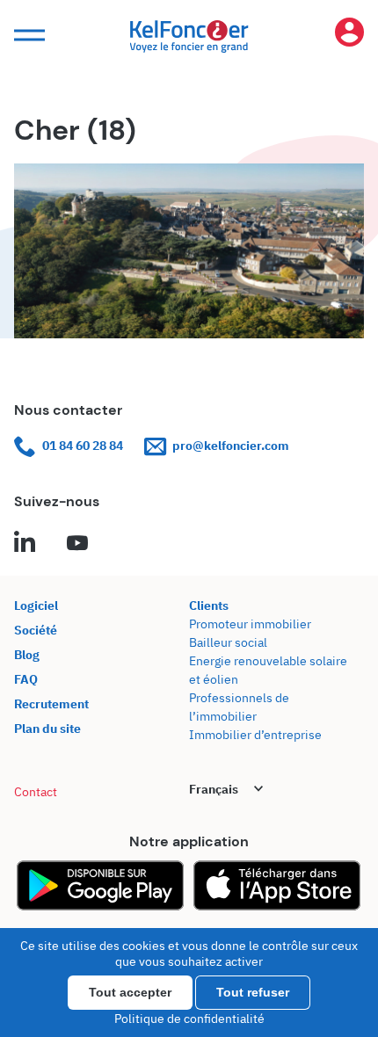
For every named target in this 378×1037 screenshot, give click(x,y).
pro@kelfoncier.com (230, 445)
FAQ (26, 679)
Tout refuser (252, 992)
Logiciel (36, 605)
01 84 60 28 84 (82, 445)
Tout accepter (130, 992)
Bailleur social (228, 642)
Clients (209, 605)
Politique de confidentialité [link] (189, 1018)
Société (35, 630)
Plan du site (47, 728)
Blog (27, 655)
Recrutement (51, 704)
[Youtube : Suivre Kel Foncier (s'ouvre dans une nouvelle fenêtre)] (77, 544)
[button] (27, 36)
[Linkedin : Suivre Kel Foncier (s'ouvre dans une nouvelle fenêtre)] (24, 544)
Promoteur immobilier (250, 624)
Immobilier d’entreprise (255, 735)
